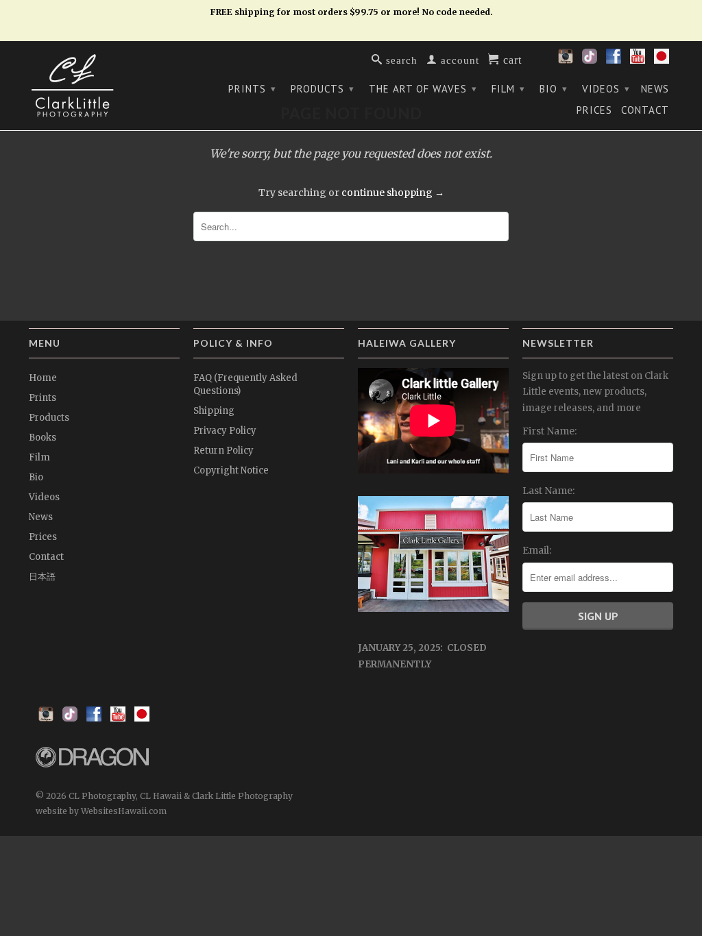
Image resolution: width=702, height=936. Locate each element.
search (400, 59)
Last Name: (548, 490)
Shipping (213, 411)
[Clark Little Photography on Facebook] (613, 60)
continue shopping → (392, 192)
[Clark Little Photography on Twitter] (589, 60)
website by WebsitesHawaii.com (101, 811)
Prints (252, 88)
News (655, 89)
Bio (554, 88)
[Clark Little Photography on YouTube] (637, 60)
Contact (645, 110)
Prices (594, 110)
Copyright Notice (231, 470)
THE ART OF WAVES (423, 88)
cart (511, 58)
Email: (536, 550)
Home (43, 378)
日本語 (42, 576)
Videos (606, 88)
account (458, 59)
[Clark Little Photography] (104, 85)
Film (508, 88)
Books (42, 437)
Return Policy (223, 450)
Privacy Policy (224, 430)
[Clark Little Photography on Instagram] (565, 60)
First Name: (549, 431)
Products (322, 88)
